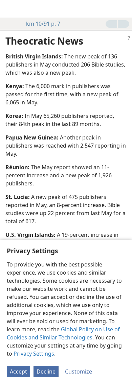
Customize (78, 371)
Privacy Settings (34, 353)
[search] (123, 8)
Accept (18, 371)
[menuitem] (10, 8)
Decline (46, 371)
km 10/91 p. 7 (43, 23)
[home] (10, 8)
